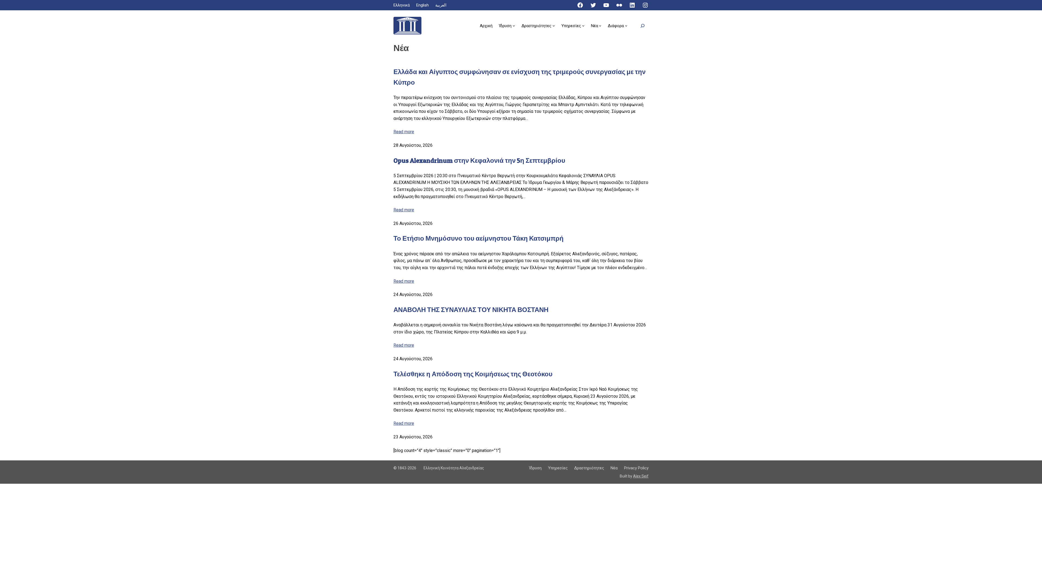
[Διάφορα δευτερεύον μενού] (626, 25)
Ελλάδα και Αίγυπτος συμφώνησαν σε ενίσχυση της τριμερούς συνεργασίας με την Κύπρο (519, 77)
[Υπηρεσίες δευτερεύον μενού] (583, 25)
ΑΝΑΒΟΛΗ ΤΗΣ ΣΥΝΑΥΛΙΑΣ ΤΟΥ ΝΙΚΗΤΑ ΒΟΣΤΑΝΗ (470, 310)
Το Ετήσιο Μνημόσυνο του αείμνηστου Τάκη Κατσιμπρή (478, 238)
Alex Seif (641, 476)
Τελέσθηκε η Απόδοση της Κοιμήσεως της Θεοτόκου (472, 374)
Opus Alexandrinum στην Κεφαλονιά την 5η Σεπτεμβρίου (479, 160)
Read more (403, 131)
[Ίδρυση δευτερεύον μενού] (514, 25)
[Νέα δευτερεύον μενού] (600, 25)
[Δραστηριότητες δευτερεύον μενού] (553, 25)
